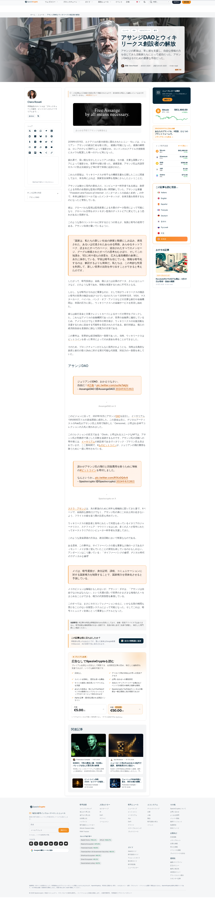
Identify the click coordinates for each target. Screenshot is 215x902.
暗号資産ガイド (133, 854)
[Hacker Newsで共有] (35, 136)
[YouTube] (66, 844)
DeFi (101, 815)
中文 (162, 233)
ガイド (87, 2)
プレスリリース (133, 831)
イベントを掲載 (175, 850)
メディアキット (175, 840)
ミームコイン (104, 821)
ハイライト (83, 821)
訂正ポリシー (174, 865)
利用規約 (114, 893)
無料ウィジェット (176, 821)
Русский (164, 227)
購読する (167, 99)
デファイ (103, 818)
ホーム (32, 15)
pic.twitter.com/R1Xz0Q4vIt (111, 477)
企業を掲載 (174, 843)
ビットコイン (132, 812)
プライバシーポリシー (125, 893)
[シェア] (46, 152)
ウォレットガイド (134, 858)
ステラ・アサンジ (77, 508)
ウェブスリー (50, 2)
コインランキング (86, 808)
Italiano (164, 192)
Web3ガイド (132, 851)
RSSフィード (174, 828)
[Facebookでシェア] (35, 131)
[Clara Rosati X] (38, 116)
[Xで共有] (29, 131)
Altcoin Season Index (87, 828)
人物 (148, 815)
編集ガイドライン (176, 862)
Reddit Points (88, 840)
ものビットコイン (107, 445)
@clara (31, 116)
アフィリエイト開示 (177, 875)
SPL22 (105, 840)
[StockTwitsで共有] (40, 147)
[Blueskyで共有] (40, 136)
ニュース (41, 15)
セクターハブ (104, 808)
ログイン (176, 2)
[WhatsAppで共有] (40, 131)
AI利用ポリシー (91, 95)
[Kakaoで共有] (51, 147)
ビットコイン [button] (74, 339)
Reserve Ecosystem (90, 844)
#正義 (90, 385)
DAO (118, 416)
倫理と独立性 (174, 869)
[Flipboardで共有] (35, 152)
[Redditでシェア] (29, 136)
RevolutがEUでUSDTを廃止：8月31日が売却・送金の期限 (171, 280)
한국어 (163, 221)
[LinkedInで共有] (51, 131)
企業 (148, 812)
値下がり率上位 (85, 815)
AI (100, 812)
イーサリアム (88, 441)
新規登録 (186, 2)
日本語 (163, 239)
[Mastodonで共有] (35, 147)
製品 (148, 818)
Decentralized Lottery (90, 863)
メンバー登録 (174, 818)
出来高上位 (83, 818)
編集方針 (178, 70)
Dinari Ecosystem (89, 859)
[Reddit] (61, 844)
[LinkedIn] (51, 844)
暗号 (155, 30)
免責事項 (173, 825)
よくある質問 (174, 815)
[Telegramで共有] (46, 131)
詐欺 (128, 2)
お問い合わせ (174, 812)
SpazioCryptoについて (178, 808)
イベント (118, 2)
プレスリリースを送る (177, 853)
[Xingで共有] (51, 142)
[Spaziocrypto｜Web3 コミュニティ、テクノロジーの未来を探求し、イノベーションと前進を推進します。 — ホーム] (49, 807)
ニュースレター (133, 868)
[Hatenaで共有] (29, 152)
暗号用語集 (131, 864)
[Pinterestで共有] (51, 136)
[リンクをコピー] (51, 152)
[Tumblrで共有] (29, 142)
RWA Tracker (84, 831)
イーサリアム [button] (138, 416)
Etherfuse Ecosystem (91, 855)
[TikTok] (56, 844)
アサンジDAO (34, 197)
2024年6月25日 (124, 388)
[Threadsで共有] (46, 136)
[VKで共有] (35, 142)
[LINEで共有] (40, 142)
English (164, 198)
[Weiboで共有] (46, 142)
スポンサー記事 (175, 878)
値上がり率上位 (85, 812)
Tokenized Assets (89, 848)
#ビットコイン (88, 470)
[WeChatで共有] (40, 152)
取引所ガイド (132, 861)
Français (164, 210)
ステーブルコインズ (163, 275)
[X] (36, 844)
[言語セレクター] (138, 2)
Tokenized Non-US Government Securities (97, 852)
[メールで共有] (29, 147)
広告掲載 (173, 837)
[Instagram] (41, 844)
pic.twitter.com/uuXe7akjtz (112, 385)
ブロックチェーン (70, 2)
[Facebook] (31, 844)
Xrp (129, 818)
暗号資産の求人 (152, 821)
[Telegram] (46, 844)
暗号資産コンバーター (87, 825)
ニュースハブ (132, 808)
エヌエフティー (144, 30)
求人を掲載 (174, 847)
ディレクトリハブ (153, 808)
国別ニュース (103, 2)
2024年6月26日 (125, 481)
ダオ (134, 30)
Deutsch (164, 216)
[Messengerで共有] (46, 147)
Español (164, 204)
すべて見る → (183, 146)
